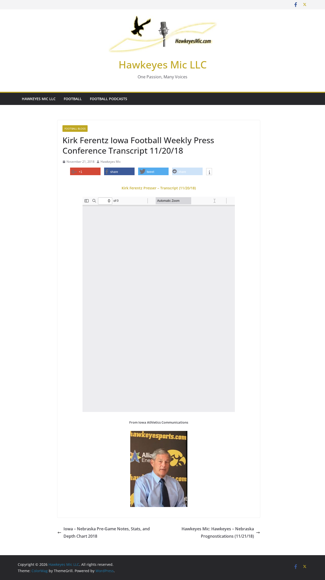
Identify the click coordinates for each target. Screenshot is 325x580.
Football (73, 98)
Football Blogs (75, 128)
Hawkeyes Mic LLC (163, 64)
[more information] (209, 172)
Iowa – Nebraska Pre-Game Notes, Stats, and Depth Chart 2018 (106, 532)
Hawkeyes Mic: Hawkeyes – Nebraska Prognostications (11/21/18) (218, 532)
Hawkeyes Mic (111, 161)
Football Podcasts (108, 98)
